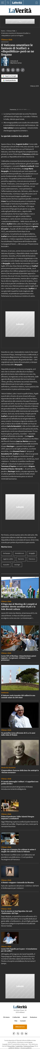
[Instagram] (22, 1033)
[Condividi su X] (8, 70)
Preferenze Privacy (29, 1046)
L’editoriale (16, 1017)
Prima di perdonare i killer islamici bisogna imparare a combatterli (17, 818)
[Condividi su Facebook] (3, 70)
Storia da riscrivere (8, 768)
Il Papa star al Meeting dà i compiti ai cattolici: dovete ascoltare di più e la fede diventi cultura (19, 606)
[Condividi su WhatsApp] (13, 70)
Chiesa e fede (11, 31)
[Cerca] (8, 2)
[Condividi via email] (18, 70)
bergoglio (32, 553)
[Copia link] (23, 70)
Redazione (33, 1017)
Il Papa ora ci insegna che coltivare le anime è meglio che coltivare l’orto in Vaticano (18, 850)
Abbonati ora (20, 1027)
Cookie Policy (19, 1046)
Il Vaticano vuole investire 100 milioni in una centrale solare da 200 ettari (18, 696)
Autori (25, 1017)
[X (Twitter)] (18, 1033)
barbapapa (6, 553)
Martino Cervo (16, 63)
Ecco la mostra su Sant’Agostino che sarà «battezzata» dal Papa (16, 912)
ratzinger (17, 565)
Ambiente (5, 693)
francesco (32, 559)
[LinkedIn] (26, 1033)
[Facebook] (13, 1033)
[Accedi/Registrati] (36, 2)
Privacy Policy (11, 1046)
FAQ (15, 1021)
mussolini (6, 565)
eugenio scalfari (8, 559)
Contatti (23, 1021)
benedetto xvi (19, 553)
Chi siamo (6, 1017)
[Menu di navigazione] (2, 2)
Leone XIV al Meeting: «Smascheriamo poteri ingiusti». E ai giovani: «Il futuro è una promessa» (18, 658)
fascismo (21, 559)
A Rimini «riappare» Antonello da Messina (17, 882)
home (3, 31)
